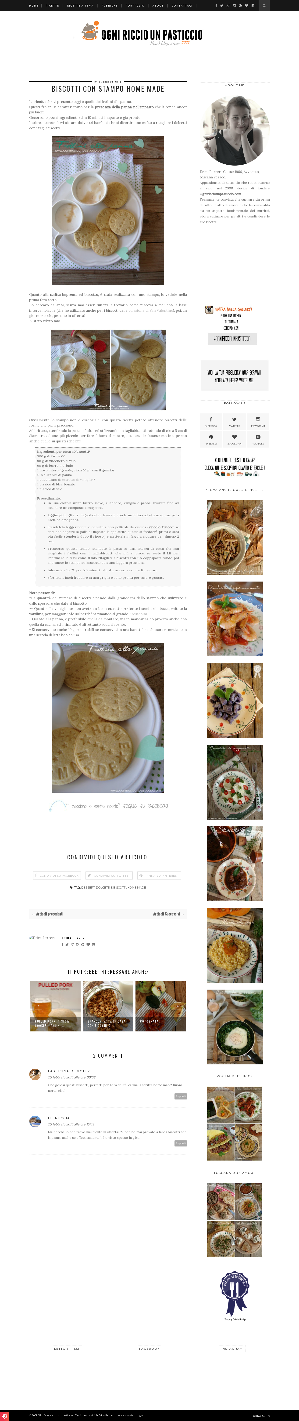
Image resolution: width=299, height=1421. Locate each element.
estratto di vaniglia (77, 479)
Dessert (88, 887)
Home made (137, 887)
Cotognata (97, 1021)
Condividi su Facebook (59, 875)
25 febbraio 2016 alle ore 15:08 (71, 1124)
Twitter (234, 426)
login (140, 1415)
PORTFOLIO (135, 5)
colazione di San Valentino (150, 310)
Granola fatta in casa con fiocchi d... (54, 1023)
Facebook (211, 426)
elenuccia (59, 1118)
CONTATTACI (182, 5)
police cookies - (127, 1415)
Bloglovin (235, 443)
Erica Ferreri (74, 937)
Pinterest (211, 443)
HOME (34, 5)
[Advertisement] (229, 266)
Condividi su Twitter (112, 875)
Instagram (258, 426)
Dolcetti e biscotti (111, 887)
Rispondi (181, 1096)
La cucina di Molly (69, 1071)
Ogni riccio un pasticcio (59, 1415)
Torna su (259, 1415)
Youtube (258, 443)
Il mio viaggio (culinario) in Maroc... (159, 1023)
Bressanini (138, 614)
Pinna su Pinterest (162, 875)
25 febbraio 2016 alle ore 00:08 (71, 1077)
